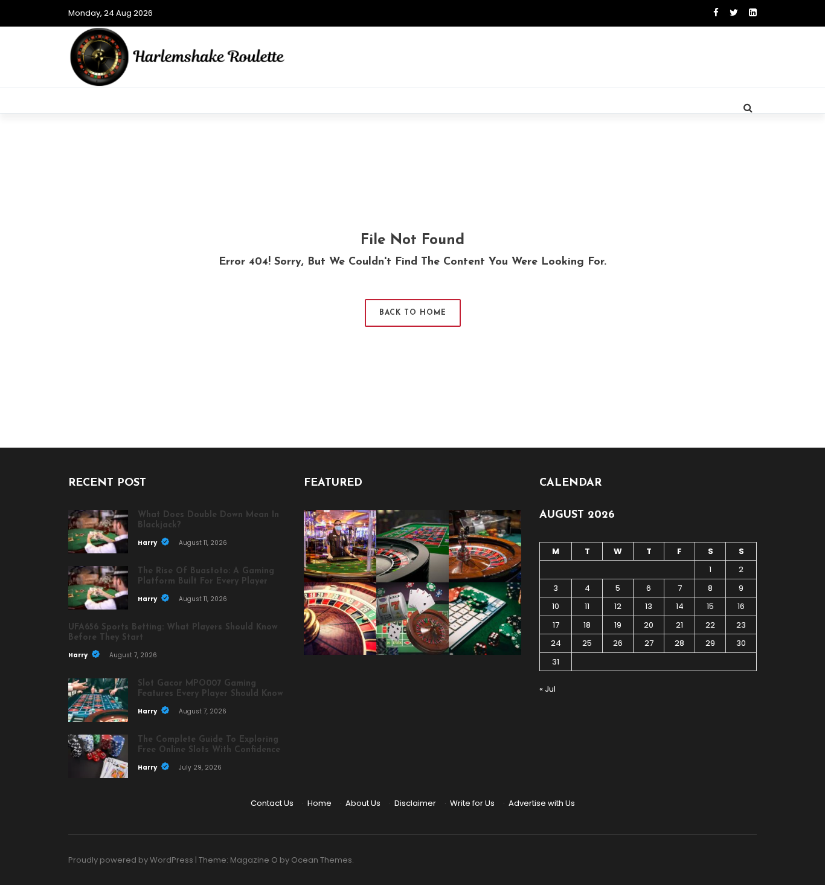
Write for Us (472, 803)
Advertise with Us (542, 803)
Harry (148, 542)
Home (319, 803)
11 (587, 606)
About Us (362, 803)
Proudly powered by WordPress (130, 860)
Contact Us (272, 803)
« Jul (547, 689)
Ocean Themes (321, 860)
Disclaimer (415, 803)
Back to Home (412, 313)
